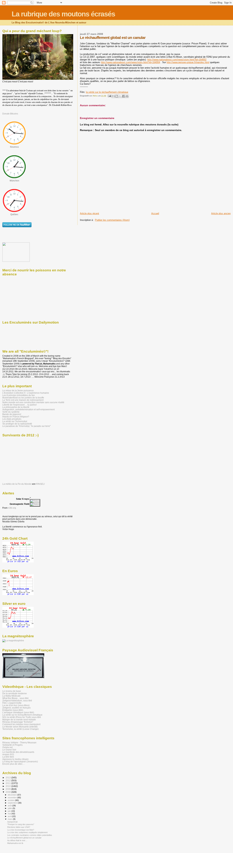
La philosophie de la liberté (15, 407)
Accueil (155, 213)
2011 (8, 783)
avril (10, 816)
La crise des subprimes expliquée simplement (27, 832)
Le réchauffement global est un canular (24, 838)
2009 (8, 789)
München (14, 180)
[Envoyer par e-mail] (113, 96)
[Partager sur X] (120, 96)
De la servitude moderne (14, 693)
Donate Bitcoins (10, 113)
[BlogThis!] (117, 96)
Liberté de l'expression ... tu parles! (19, 405)
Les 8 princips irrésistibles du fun (18, 395)
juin (9, 811)
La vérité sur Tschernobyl (14, 421)
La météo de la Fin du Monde (16, 484)
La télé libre (8, 757)
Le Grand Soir (9, 749)
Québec (14, 214)
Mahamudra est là (15, 843)
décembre (12, 795)
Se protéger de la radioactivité (17, 423)
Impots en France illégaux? (15, 416)
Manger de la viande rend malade (19, 719)
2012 (8, 780)
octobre (11, 800)
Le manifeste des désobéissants (18, 752)
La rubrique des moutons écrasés (63, 14)
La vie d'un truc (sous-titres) (15, 705)
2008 (8, 792)
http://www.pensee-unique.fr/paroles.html (188, 62)
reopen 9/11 (8, 754)
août (10, 805)
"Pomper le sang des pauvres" (20, 824)
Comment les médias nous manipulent (21, 724)
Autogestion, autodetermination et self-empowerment (28, 409)
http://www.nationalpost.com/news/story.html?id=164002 (176, 59)
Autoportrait (12, 822)
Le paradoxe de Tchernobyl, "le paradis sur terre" (26, 426)
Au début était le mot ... (17, 840)
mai (9, 813)
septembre (13, 803)
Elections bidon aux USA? (18, 827)
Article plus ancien (221, 213)
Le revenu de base (11, 691)
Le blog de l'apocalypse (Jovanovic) (20, 761)
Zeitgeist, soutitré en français (16, 707)
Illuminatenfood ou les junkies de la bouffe (23, 397)
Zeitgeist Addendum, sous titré (17, 700)
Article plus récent (89, 213)
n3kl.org (12, 508)
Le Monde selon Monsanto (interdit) (19, 726)
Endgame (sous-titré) (12, 710)
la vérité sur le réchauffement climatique (107, 92)
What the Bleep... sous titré (15, 698)
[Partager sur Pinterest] (127, 96)
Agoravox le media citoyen (15, 759)
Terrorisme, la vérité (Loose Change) (20, 729)
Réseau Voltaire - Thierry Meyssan (19, 742)
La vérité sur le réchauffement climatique (22, 715)
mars (10, 819)
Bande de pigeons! (11, 414)
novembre (12, 797)
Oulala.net (7, 747)
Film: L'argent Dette (11, 703)
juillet (10, 808)
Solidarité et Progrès (12, 745)
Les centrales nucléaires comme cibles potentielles (29, 835)
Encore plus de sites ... (13, 764)
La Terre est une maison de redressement (23, 400)
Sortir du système (10, 412)
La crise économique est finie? (20, 830)
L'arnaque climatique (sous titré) (18, 712)
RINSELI (40, 484)
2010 (8, 786)
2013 (8, 777)
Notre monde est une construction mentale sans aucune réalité (33, 402)
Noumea (14, 147)
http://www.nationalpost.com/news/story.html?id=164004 (130, 62)
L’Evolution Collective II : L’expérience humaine (25, 393)
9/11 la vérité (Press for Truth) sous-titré (21, 717)
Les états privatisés (11, 419)
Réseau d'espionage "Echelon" (17, 722)
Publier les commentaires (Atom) (112, 220)
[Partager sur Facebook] (123, 96)
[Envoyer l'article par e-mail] (109, 96)
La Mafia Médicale (11, 696)
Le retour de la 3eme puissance (18, 390)
